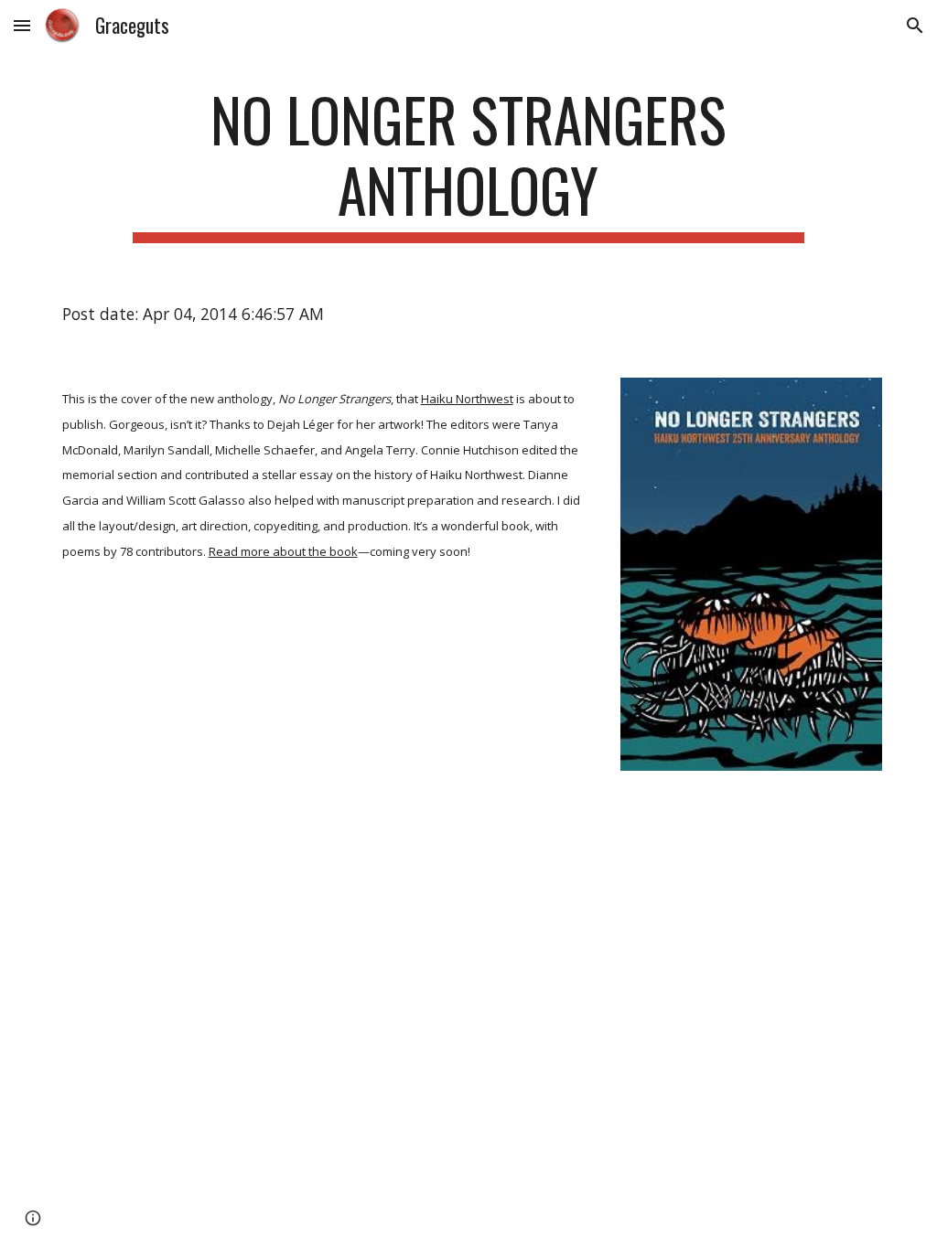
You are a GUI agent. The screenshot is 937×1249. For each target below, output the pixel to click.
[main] (468, 164)
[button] (22, 25)
